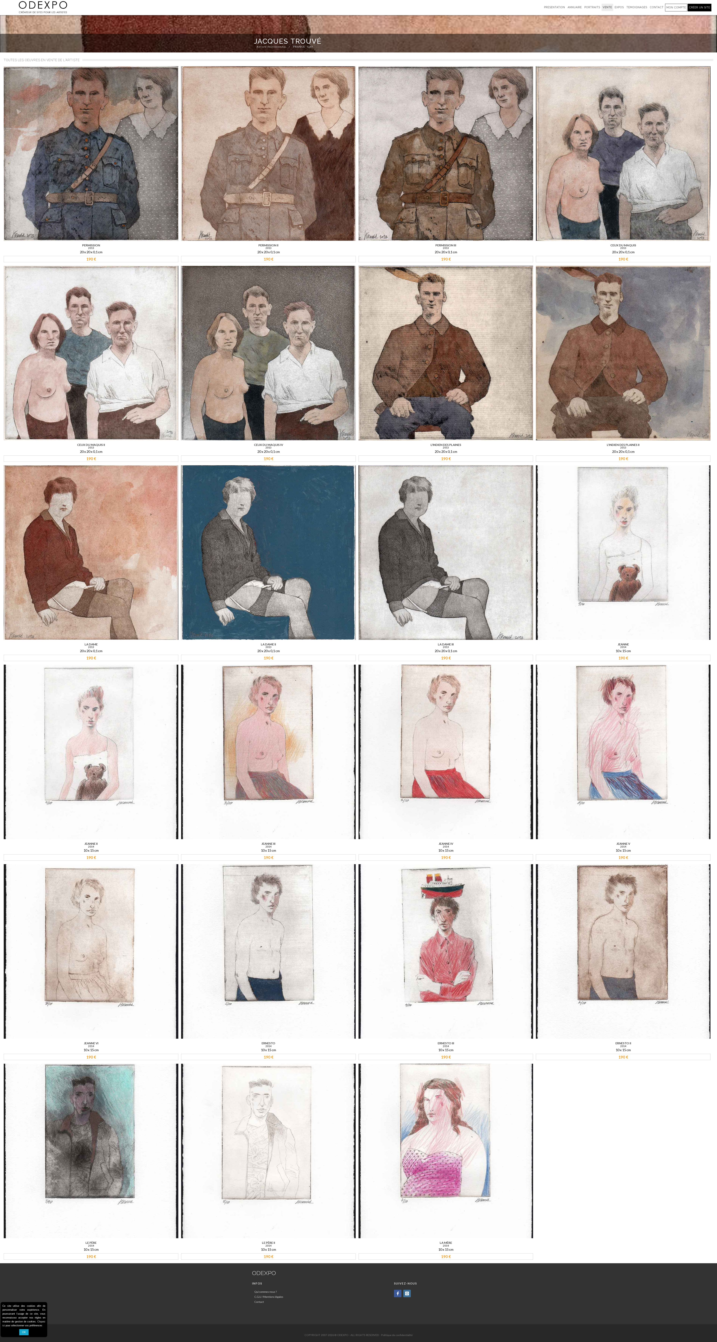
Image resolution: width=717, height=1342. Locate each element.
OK (24, 1332)
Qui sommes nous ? (265, 1291)
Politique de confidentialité (397, 1335)
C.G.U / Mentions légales (268, 1296)
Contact (259, 1301)
